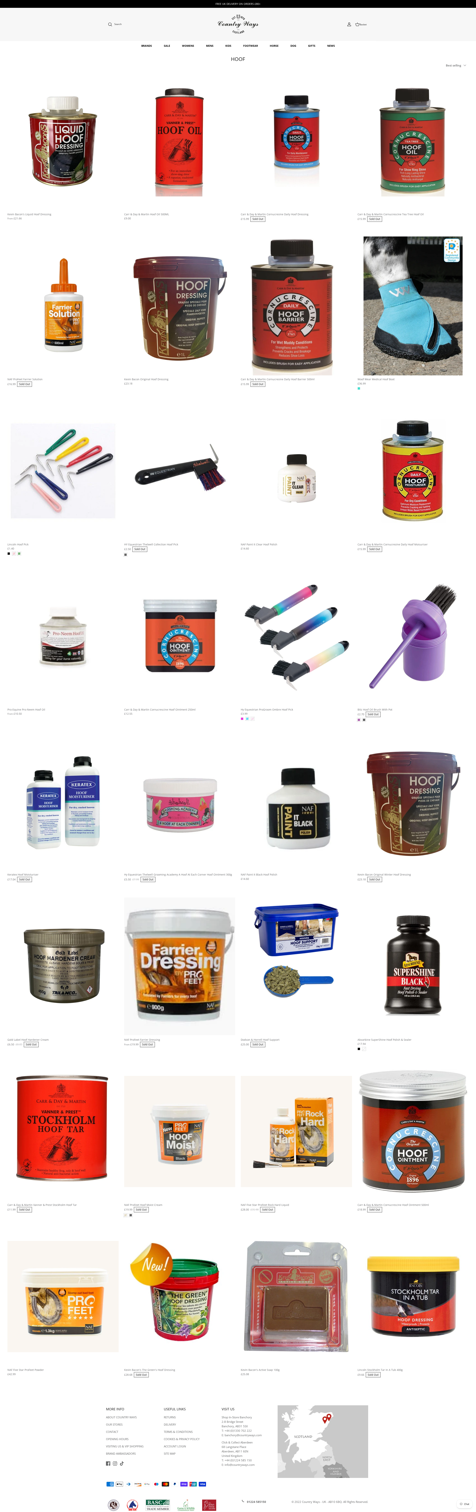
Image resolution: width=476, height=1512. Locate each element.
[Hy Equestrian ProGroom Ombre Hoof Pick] (296, 636)
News (331, 45)
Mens (209, 45)
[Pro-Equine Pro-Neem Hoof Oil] (63, 636)
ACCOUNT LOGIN (175, 1446)
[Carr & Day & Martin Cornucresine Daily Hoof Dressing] (296, 140)
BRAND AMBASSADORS (121, 1453)
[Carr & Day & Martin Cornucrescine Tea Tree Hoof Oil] (413, 140)
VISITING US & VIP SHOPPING (125, 1446)
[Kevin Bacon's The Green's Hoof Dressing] (179, 1296)
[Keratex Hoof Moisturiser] (63, 801)
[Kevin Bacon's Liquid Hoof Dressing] (63, 140)
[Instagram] (115, 1463)
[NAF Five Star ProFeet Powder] (63, 1296)
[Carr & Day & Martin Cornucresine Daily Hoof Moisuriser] (413, 471)
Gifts (311, 45)
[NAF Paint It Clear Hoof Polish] (296, 471)
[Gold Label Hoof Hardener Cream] (63, 966)
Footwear (250, 45)
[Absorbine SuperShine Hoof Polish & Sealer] (413, 966)
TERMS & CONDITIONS (178, 1432)
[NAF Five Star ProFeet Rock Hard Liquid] (296, 1131)
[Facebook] (108, 1463)
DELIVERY (170, 1424)
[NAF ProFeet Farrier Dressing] (179, 966)
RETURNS (170, 1417)
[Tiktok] (122, 1463)
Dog (293, 45)
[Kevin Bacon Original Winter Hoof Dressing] (413, 801)
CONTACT (112, 1432)
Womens (188, 45)
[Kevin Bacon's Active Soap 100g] (296, 1296)
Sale (167, 45)
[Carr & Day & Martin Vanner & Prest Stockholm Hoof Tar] (63, 1131)
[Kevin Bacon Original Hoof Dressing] (179, 306)
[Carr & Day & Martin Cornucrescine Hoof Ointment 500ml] (413, 1131)
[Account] (349, 24)
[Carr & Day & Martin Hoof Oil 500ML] (179, 140)
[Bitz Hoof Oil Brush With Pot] (413, 636)
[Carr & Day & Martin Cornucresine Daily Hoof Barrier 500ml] (296, 306)
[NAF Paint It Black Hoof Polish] (296, 801)
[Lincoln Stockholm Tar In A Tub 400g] (413, 1296)
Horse (274, 45)
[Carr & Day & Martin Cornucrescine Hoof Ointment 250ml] (179, 636)
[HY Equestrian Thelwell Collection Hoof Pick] (179, 471)
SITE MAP (170, 1453)
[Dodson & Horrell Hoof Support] (296, 966)
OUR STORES (114, 1424)
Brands (146, 45)
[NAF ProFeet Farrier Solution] (63, 306)
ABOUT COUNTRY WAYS (121, 1417)
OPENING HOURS (117, 1439)
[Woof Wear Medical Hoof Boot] (413, 306)
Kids (228, 45)
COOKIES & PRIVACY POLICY (182, 1439)
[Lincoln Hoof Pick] (63, 471)
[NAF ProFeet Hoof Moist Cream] (179, 1131)
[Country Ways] (238, 24)
